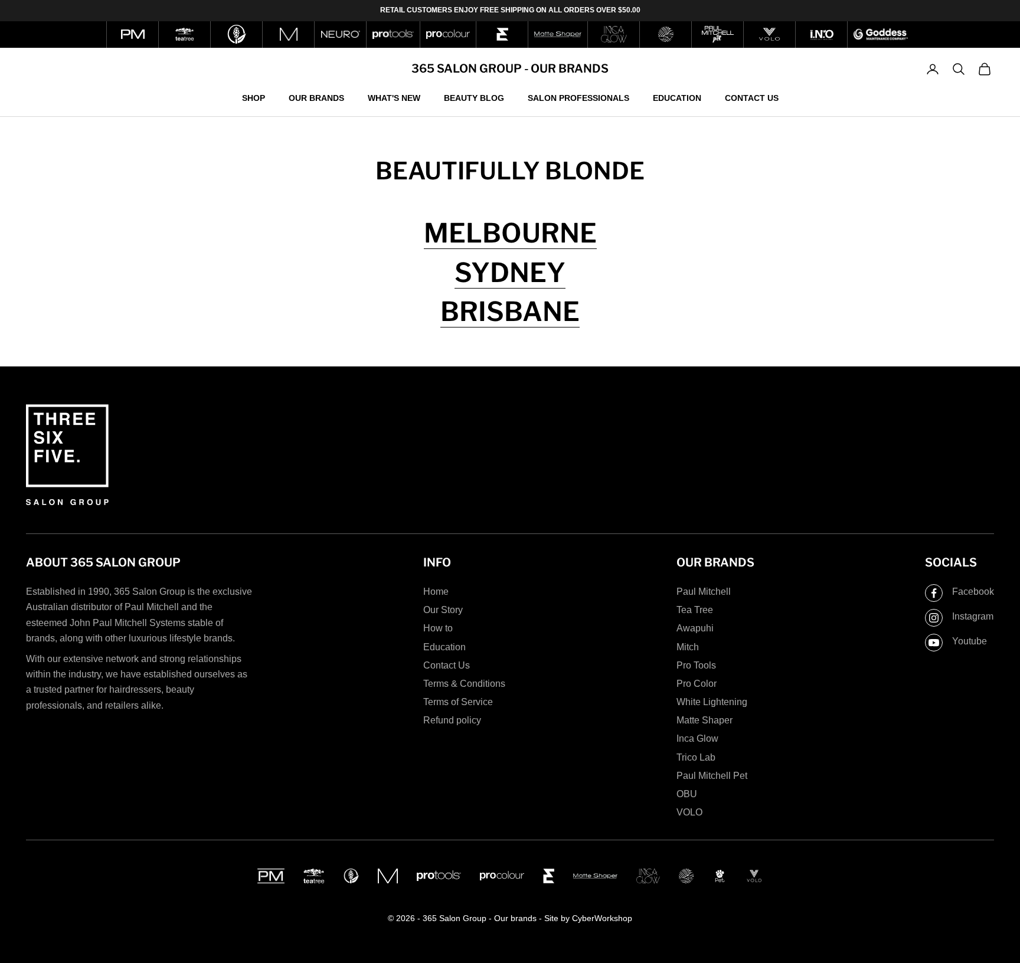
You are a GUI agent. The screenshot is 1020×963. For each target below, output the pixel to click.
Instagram (972, 616)
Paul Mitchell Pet (711, 776)
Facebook (973, 592)
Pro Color (696, 684)
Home (436, 592)
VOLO (689, 812)
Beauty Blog (474, 97)
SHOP (253, 97)
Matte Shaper (704, 720)
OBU (686, 794)
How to (438, 628)
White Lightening (711, 702)
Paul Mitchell (703, 592)
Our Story (443, 610)
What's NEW (394, 97)
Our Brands (316, 97)
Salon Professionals (578, 97)
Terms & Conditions (464, 684)
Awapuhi (695, 628)
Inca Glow (697, 738)
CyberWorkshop (602, 918)
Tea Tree (694, 610)
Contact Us (752, 97)
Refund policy (452, 720)
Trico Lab (695, 757)
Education (677, 97)
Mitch (687, 647)
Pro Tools (696, 665)
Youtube (969, 641)
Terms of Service (458, 702)
